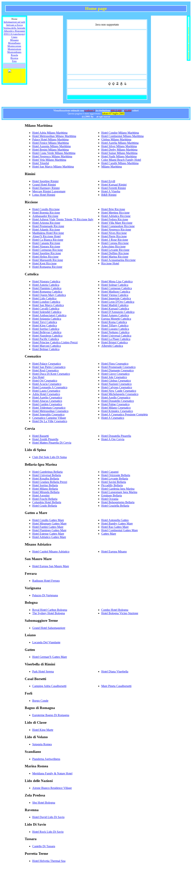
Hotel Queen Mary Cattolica (49, 295)
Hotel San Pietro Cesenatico (48, 367)
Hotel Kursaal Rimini (114, 184)
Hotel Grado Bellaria (44, 505)
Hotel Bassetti (40, 435)
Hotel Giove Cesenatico (115, 373)
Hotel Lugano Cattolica (115, 328)
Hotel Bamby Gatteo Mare (117, 523)
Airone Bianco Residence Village (52, 788)
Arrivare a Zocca (14, 25)
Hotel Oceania (109, 498)
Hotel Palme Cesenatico (115, 404)
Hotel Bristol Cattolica (114, 342)
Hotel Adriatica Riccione (115, 216)
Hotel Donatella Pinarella (116, 435)
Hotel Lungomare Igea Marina (119, 492)
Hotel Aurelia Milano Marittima (120, 142)
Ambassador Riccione (45, 216)
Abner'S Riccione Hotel (46, 236)
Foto (14, 61)
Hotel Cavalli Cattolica (45, 308)
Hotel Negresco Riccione (116, 229)
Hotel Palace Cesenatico (46, 363)
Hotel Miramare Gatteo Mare (49, 523)
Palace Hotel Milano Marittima (50, 139)
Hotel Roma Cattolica (114, 322)
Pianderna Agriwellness (46, 759)
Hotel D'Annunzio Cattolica (117, 312)
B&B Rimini (108, 194)
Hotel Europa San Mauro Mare (50, 566)
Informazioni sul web (14, 21)
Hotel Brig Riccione (113, 209)
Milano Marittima (111, 166)
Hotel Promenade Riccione (48, 226)
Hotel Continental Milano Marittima (122, 136)
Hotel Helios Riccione (45, 256)
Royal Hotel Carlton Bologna (49, 609)
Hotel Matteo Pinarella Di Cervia (51, 442)
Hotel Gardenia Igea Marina (117, 488)
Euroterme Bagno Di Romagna (50, 715)
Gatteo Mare (108, 533)
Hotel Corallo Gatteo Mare (48, 520)
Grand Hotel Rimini (44, 184)
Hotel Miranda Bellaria (45, 492)
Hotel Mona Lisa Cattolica (117, 281)
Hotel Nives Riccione (114, 233)
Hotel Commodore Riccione (118, 226)
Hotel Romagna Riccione (47, 266)
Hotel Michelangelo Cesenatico (119, 394)
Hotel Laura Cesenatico (46, 390)
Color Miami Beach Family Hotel (121, 159)
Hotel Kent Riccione (44, 263)
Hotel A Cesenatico (112, 417)
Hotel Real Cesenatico (45, 370)
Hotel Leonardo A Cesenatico (49, 387)
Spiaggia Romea (42, 744)
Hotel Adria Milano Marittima (50, 132)
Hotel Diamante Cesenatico (117, 370)
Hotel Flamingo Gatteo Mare (49, 530)
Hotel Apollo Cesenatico (115, 397)
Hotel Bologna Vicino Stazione (119, 613)
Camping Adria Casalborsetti (49, 686)
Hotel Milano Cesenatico (116, 407)
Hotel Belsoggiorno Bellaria (117, 502)
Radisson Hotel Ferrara (46, 580)
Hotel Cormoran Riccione (47, 249)
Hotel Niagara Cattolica (46, 281)
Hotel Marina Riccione (114, 256)
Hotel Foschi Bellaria (44, 498)
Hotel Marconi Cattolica (46, 345)
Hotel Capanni (109, 471)
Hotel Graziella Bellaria (115, 505)
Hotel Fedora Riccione (114, 219)
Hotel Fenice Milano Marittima (50, 142)
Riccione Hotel (110, 263)
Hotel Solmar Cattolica (114, 284)
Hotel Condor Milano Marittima (120, 132)
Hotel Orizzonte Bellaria (115, 475)
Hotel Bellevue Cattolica (46, 332)
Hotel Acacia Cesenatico (46, 384)
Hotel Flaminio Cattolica (46, 288)
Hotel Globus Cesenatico (116, 380)
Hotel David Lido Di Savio (48, 817)
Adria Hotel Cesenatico (46, 394)
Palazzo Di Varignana (45, 595)
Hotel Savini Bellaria (113, 482)
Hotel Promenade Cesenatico (118, 367)
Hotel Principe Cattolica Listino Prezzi (55, 342)
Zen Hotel (38, 377)
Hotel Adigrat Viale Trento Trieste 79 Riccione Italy (62, 219)
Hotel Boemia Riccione (46, 212)
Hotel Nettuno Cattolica (115, 332)
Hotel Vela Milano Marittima (49, 159)
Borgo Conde (40, 700)
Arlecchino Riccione (113, 246)
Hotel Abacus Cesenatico (47, 400)
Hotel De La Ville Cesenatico (49, 421)
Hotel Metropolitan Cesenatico (50, 411)
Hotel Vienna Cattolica (114, 295)
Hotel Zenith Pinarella (45, 439)
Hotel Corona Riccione (115, 243)
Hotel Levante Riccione (115, 249)
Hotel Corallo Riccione (46, 209)
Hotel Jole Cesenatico (114, 377)
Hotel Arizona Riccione (46, 222)
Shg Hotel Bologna (43, 802)
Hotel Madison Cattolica (115, 291)
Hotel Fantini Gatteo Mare (47, 526)
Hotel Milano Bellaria (45, 488)
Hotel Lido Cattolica (44, 298)
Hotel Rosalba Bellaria (45, 478)
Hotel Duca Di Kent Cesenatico (51, 373)
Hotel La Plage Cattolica (115, 339)
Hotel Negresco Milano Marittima (52, 156)
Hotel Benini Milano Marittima (50, 149)
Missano (14, 40)
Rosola (14, 55)
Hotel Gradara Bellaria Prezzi (49, 482)
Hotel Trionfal (40, 163)
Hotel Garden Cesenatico (47, 404)
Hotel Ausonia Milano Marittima (51, 146)
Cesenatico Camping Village (49, 417)
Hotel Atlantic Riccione (46, 229)
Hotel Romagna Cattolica (47, 291)
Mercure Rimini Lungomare (48, 191)
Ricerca (14, 58)
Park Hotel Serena (43, 671)
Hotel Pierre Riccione (114, 236)
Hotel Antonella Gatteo (115, 520)
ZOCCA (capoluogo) (14, 34)
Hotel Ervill (108, 181)
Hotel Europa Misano (114, 551)
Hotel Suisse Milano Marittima (119, 153)
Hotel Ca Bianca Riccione (47, 239)
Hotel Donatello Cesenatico (117, 400)
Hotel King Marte (42, 729)
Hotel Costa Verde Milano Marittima (53, 153)
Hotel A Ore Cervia (112, 439)
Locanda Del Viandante (46, 642)
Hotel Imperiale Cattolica (116, 298)
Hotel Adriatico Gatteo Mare (49, 537)
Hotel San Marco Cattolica (48, 305)
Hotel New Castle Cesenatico (118, 390)
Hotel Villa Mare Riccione (116, 222)
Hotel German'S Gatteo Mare (49, 656)
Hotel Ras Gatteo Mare (115, 526)
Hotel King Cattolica (44, 325)
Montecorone (14, 46)
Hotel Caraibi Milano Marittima (120, 163)
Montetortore (14, 49)
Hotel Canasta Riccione (46, 243)
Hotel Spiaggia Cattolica (46, 318)
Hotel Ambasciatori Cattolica (49, 315)
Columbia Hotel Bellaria (46, 502)
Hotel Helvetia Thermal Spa (48, 860)
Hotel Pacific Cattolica (45, 339)
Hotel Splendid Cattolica (46, 312)
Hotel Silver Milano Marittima (119, 146)
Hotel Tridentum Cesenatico (48, 407)
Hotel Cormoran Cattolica (116, 288)
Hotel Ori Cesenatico (44, 380)
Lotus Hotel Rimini (43, 194)
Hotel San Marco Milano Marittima (53, 166)
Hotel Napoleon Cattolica (47, 335)
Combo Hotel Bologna (114, 609)
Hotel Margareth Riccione (47, 260)
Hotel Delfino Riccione (115, 253)
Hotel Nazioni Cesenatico (116, 384)
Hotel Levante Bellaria (114, 478)
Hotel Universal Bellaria (46, 475)
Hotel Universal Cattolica (116, 335)
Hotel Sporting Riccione (46, 253)
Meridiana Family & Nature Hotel (52, 773)
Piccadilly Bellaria (112, 485)
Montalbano (14, 43)
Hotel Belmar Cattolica (45, 349)
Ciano (14, 37)
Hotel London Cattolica (46, 301)
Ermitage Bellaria (111, 495)
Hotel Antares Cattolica (115, 315)
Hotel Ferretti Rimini (113, 188)
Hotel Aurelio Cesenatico (47, 397)
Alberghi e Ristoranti (14, 31)
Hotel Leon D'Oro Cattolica (117, 301)
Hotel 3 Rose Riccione (114, 239)
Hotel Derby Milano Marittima (119, 149)
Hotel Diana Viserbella (114, 671)
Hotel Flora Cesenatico (114, 363)
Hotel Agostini (41, 495)
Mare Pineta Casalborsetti (116, 686)
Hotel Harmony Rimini (46, 188)
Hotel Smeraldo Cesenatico (48, 414)
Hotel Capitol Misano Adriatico (50, 551)
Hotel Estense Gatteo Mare (48, 533)
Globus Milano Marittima (116, 139)
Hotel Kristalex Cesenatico (117, 411)
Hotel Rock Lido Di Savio (48, 831)
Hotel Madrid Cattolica (114, 305)
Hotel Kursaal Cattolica (115, 308)
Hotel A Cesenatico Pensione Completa (124, 414)
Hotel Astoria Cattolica (45, 284)
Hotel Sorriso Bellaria (45, 485)
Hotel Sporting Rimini (45, 181)
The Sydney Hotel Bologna (48, 613)
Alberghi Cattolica (112, 345)
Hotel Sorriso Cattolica (45, 328)
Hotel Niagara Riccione (46, 246)
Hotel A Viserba (110, 191)
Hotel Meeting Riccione (115, 212)
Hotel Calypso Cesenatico (116, 387)
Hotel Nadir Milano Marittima (119, 156)
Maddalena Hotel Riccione (48, 233)
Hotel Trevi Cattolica (44, 322)
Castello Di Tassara (43, 846)
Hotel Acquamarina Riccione (118, 260)
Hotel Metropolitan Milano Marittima (54, 136)
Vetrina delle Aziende (14, 28)
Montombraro (14, 52)
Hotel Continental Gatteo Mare (119, 530)
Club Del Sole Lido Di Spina (49, 457)
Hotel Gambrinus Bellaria (47, 471)
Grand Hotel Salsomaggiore (48, 627)
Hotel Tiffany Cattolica (114, 325)
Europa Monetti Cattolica (116, 318)
